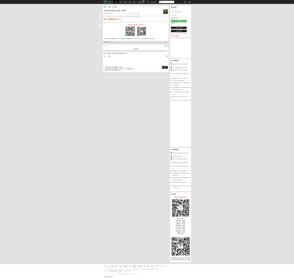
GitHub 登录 (179, 28)
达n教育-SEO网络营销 (177, 156)
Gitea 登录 (179, 31)
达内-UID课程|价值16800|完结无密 (179, 67)
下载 (147, 2)
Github (120, 266)
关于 (105, 266)
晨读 (116, 266)
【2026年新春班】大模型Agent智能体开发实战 (181, 93)
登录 (189, 2)
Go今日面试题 (175, 36)
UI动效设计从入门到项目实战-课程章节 (180, 64)
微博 (110, 41)
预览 (109, 56)
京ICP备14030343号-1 (109, 276)
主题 (116, 2)
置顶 (138, 13)
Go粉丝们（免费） (186, 259)
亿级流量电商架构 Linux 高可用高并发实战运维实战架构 (181, 84)
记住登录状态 (175, 18)
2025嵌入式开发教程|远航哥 (178, 80)
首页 (105, 7)
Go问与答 (114, 7)
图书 (134, 2)
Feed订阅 (152, 266)
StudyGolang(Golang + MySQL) (116, 270)
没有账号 (125, 53)
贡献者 (112, 266)
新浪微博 (125, 266)
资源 (130, 2)
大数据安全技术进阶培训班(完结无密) (180, 70)
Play (130, 266)
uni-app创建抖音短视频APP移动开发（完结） (180, 75)
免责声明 (134, 266)
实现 (166, 46)
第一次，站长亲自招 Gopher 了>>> (113, 19)
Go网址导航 (141, 2)
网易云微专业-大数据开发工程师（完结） (180, 153)
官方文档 (153, 2)
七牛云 (129, 270)
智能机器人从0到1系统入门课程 (179, 78)
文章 (121, 2)
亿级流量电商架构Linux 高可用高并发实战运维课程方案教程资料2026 (181, 88)
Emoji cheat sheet (130, 69)
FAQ (108, 266)
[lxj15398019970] (165, 11)
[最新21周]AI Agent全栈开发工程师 (179, 96)
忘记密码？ (184, 23)
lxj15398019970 (107, 13)
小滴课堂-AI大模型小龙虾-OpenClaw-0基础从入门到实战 (181, 187)
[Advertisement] (181, 48)
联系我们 (140, 266)
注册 (185, 2)
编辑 (105, 56)
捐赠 (144, 266)
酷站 (148, 266)
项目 (125, 2)
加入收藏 (105, 41)
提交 (165, 67)
